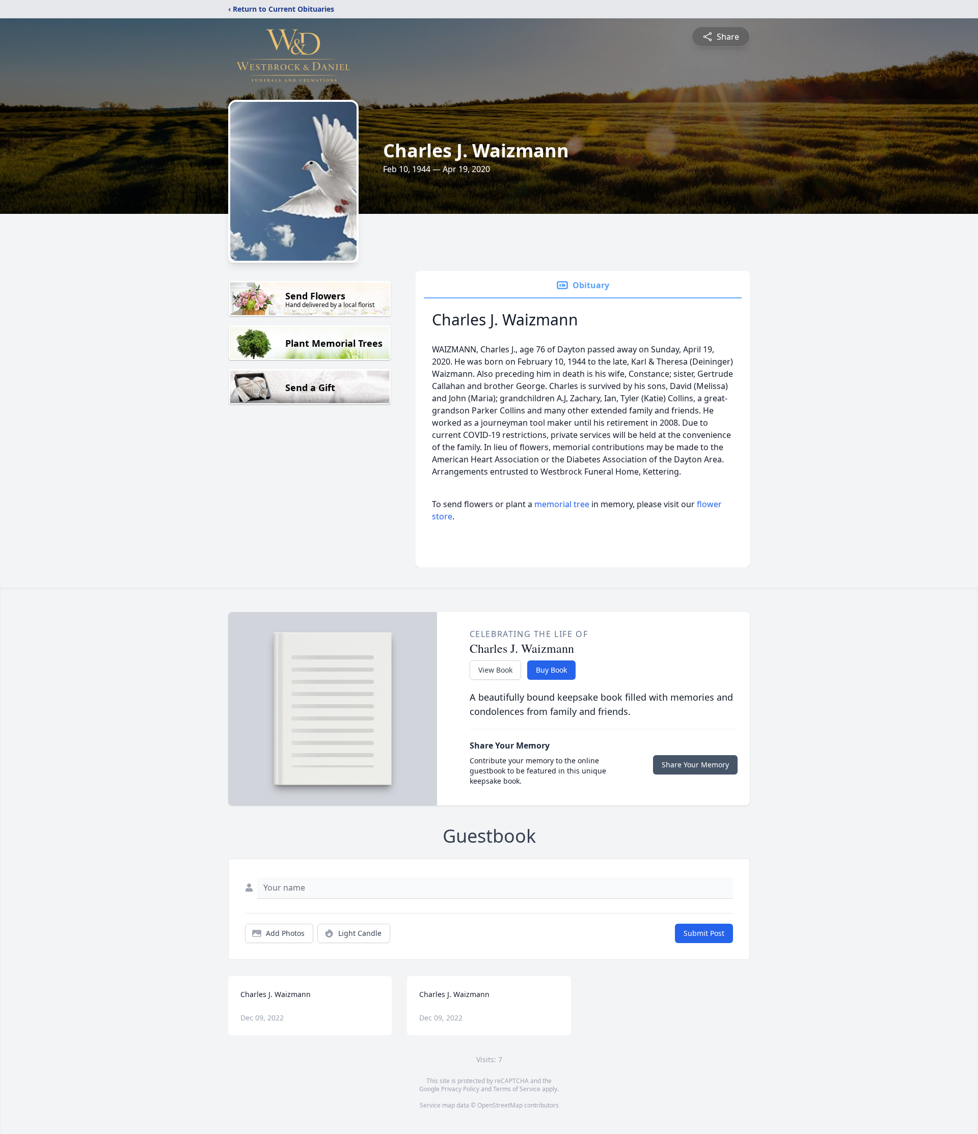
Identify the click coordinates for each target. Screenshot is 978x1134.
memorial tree (561, 504)
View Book (495, 670)
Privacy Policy (460, 1089)
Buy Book (551, 670)
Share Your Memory (695, 764)
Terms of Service (516, 1089)
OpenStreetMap (500, 1105)
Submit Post (704, 933)
